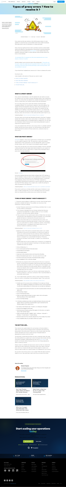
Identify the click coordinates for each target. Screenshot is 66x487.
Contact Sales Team (7, 465)
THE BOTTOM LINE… (20, 84)
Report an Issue (44, 473)
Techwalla (17, 139)
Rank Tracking (34, 464)
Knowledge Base (44, 466)
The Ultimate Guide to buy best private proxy (34, 280)
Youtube (20, 173)
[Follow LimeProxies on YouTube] (12, 480)
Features (22, 464)
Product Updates (44, 471)
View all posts (23, 370)
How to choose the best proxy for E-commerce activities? (37, 186)
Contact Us (53, 466)
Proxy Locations (23, 471)
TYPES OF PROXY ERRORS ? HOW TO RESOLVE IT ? (27, 82)
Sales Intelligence (34, 466)
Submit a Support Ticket (7, 464)
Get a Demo (23, 469)
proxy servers (43, 339)
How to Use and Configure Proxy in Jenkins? (34, 115)
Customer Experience (55, 471)
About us (53, 464)
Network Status (44, 469)
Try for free (60, 1)
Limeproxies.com (13, 483)
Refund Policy (54, 483)
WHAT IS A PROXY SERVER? (22, 78)
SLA (61, 483)
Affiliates (22, 466)
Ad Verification (34, 471)
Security (58, 483)
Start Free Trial (28, 441)
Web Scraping (34, 469)
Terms (39, 483)
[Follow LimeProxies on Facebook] (5, 480)
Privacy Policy (43, 483)
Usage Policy (48, 483)
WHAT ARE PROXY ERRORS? (22, 80)
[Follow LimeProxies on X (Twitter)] (7, 480)
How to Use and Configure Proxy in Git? (33, 228)
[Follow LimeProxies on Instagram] (9, 480)
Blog (42, 464)
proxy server (33, 50)
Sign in (55, 1)
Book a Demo (38, 441)
